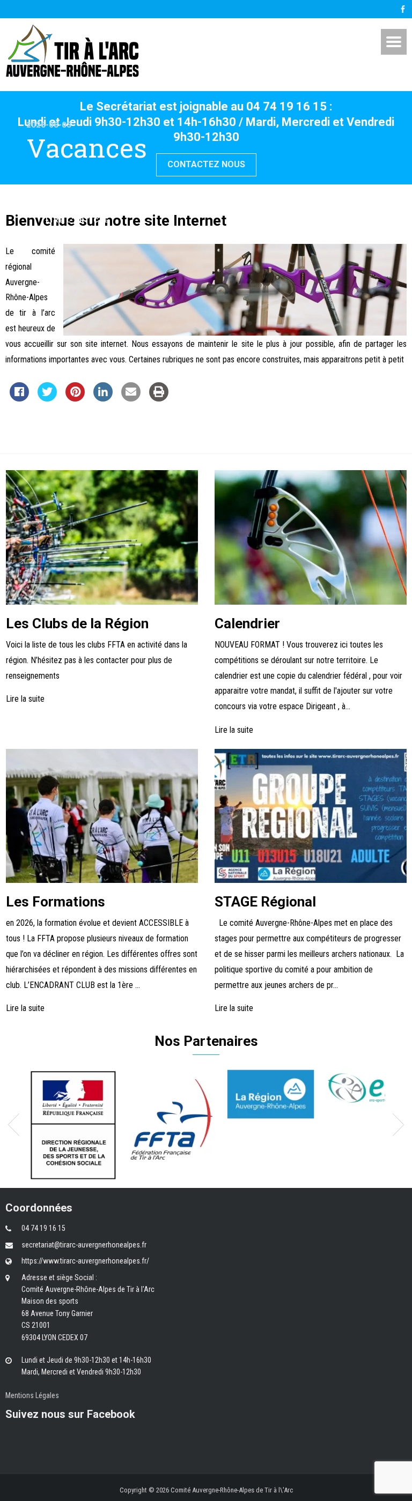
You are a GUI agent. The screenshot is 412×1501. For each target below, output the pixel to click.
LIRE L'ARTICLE (77, 220)
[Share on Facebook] (19, 398)
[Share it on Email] (131, 398)
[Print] (158, 398)
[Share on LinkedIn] (103, 398)
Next (398, 1124)
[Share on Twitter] (47, 398)
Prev (13, 1124)
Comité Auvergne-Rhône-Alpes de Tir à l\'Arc (232, 1490)
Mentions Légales (32, 1395)
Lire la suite (25, 699)
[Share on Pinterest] (75, 398)
